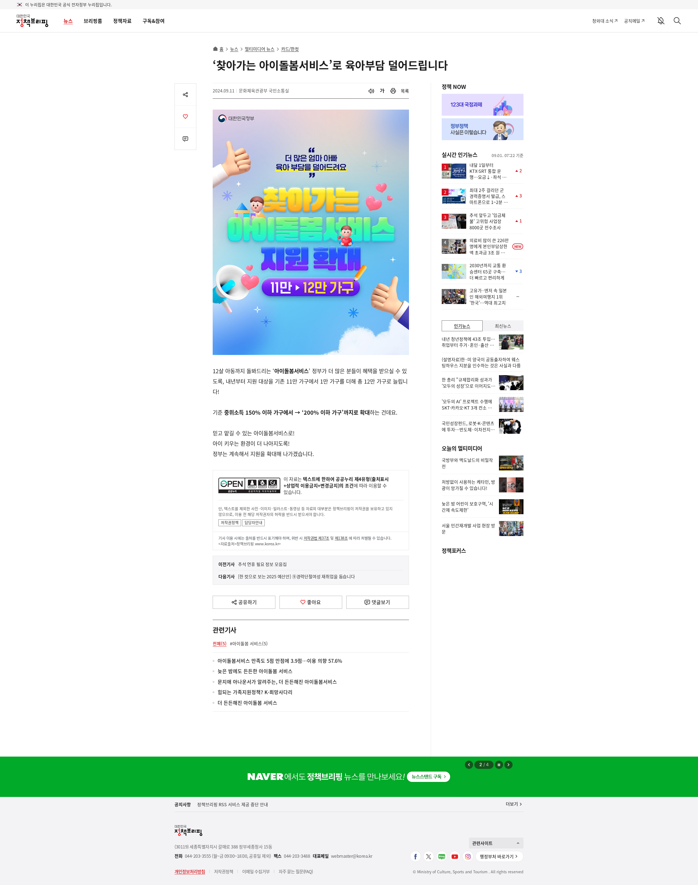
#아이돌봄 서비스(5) (249, 643)
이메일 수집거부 (256, 871)
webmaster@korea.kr (351, 856)
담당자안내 (253, 522)
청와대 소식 (602, 20)
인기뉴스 (462, 326)
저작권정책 (230, 522)
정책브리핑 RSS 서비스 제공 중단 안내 (232, 804)
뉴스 (68, 21)
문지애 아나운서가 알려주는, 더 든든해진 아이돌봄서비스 (277, 682)
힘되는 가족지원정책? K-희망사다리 (255, 692)
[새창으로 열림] (393, 91)
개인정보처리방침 (189, 871)
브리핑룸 (93, 21)
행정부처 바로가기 (497, 856)
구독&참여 (154, 21)
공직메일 (632, 20)
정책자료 (122, 21)
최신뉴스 (503, 326)
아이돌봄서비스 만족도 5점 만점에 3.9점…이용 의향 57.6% (280, 661)
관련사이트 (482, 843)
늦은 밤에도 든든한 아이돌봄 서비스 (255, 671)
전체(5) (220, 643)
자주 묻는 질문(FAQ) (296, 871)
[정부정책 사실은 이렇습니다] (483, 129)
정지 (499, 765)
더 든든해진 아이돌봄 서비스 (247, 703)
